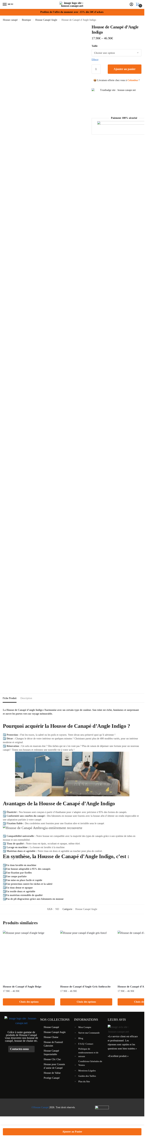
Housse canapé (10, 20)
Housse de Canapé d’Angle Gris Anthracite (85, 986)
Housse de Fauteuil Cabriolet (53, 1044)
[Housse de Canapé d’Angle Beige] (29, 956)
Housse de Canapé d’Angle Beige (22, 986)
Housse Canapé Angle (46, 20)
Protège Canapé (52, 1078)
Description (26, 698)
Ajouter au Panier (72, 1131)
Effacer (95, 59)
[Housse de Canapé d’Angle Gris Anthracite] (86, 956)
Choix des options (29, 1001)
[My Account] (131, 4)
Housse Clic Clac (52, 1059)
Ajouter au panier (125, 69)
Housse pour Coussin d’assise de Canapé (54, 1066)
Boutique (26, 20)
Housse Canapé (51, 1027)
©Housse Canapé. (40, 1107)
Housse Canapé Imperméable (51, 1052)
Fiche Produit (9, 698)
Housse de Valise (52, 1073)
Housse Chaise (51, 1037)
